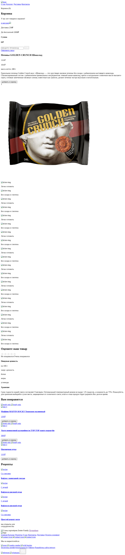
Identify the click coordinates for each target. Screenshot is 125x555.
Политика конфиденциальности (14, 547)
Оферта (31, 547)
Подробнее (33, 530)
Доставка (17, 4)
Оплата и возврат (52, 535)
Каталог (9, 4)
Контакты (26, 4)
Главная (4, 535)
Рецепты (18, 535)
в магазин (5, 23)
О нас (3, 4)
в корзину (9, 421)
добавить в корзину (9, 82)
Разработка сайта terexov (45, 547)
